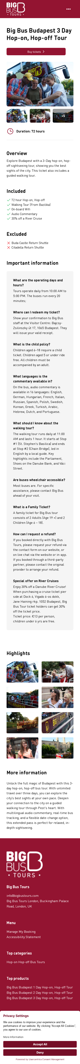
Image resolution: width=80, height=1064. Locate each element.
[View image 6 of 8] (57, 723)
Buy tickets (34, 51)
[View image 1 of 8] (17, 116)
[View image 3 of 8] (22, 698)
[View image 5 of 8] (22, 723)
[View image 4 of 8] (57, 698)
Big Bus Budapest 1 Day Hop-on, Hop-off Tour (40, 987)
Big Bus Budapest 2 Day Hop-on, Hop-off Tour (40, 992)
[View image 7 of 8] (22, 748)
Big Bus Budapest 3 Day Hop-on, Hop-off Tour (40, 998)
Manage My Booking (21, 931)
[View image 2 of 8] (40, 116)
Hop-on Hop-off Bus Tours (26, 962)
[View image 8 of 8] (57, 748)
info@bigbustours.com (23, 895)
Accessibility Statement (24, 937)
